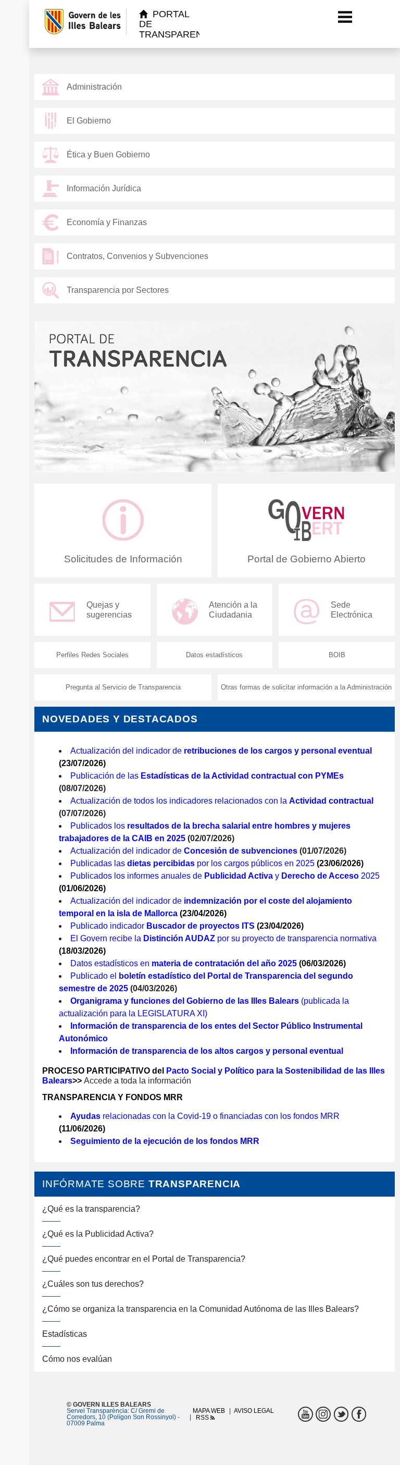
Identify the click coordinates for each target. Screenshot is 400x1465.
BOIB (337, 655)
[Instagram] (323, 1414)
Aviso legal (254, 1411)
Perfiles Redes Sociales (92, 655)
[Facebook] (359, 1414)
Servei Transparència (97, 1411)
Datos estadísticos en (183, 963)
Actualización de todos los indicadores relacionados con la (221, 800)
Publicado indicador (162, 925)
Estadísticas (64, 1333)
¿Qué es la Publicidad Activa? (98, 1233)
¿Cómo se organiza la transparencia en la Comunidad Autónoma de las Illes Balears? (200, 1308)
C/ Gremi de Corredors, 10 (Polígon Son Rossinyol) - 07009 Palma (123, 1417)
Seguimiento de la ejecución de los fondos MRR (164, 1141)
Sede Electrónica (351, 609)
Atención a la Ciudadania (233, 609)
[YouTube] (305, 1414)
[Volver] (39, 24)
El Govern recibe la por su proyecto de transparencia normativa (223, 938)
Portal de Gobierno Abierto (306, 558)
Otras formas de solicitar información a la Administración (306, 687)
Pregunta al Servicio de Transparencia (123, 687)
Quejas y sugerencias (109, 609)
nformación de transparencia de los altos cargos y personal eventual (207, 1051)
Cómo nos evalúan (77, 1359)
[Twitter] (341, 1414)
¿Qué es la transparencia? (91, 1208)
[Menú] (345, 16)
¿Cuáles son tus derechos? (93, 1283)
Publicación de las (207, 775)
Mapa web (209, 1411)
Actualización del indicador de (221, 750)
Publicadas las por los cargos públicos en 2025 (192, 863)
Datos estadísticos (214, 655)
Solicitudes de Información (123, 558)
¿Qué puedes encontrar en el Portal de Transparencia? (143, 1258)
